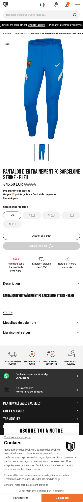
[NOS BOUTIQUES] (55, 6)
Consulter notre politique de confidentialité (26, 485)
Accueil (7, 33)
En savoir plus (10, 198)
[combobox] (41, 14)
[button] (41, 152)
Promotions (21, 33)
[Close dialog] (77, 425)
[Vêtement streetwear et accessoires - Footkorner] (5, 4)
